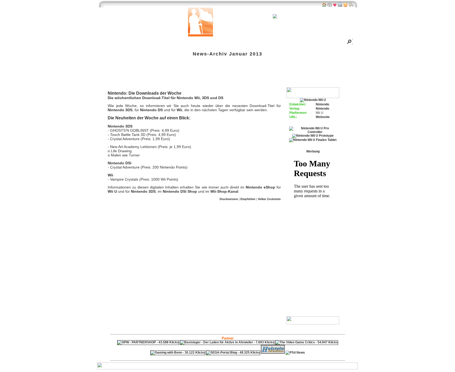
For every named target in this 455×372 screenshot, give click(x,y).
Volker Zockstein (269, 199)
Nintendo (322, 104)
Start (107, 42)
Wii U (112, 191)
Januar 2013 (245, 54)
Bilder (146, 42)
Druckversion (229, 199)
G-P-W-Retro (278, 42)
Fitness (218, 357)
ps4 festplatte (201, 357)
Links (229, 42)
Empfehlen (247, 199)
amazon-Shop (251, 42)
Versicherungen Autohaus (244, 357)
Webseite (323, 117)
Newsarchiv (126, 42)
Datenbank (165, 42)
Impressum (303, 42)
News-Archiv (210, 54)
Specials (212, 42)
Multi (109, 74)
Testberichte (190, 42)
